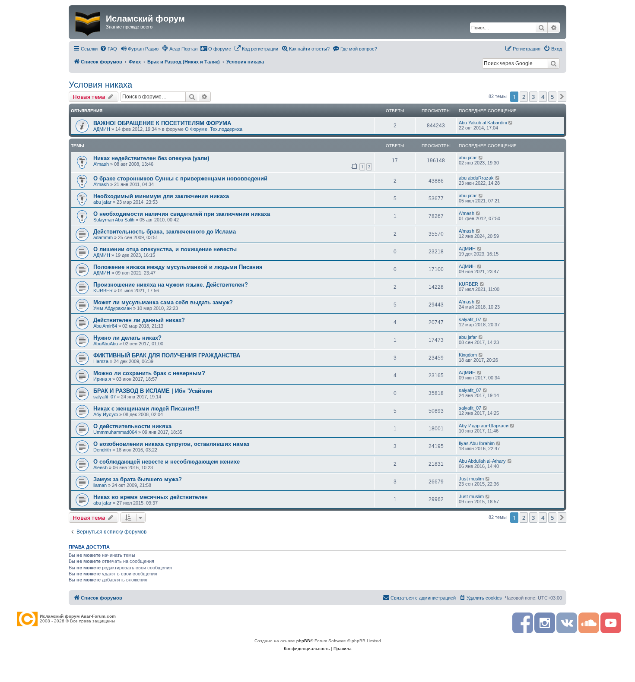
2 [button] (523, 97)
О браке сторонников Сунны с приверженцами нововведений (180, 178)
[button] (562, 97)
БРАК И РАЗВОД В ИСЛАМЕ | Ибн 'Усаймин (153, 391)
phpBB (303, 640)
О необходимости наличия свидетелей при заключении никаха (181, 214)
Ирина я (102, 379)
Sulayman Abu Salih (113, 219)
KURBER (103, 290)
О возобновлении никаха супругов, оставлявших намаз (171, 444)
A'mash (101, 164)
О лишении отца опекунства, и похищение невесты (165, 249)
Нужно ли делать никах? (127, 338)
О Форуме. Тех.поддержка (213, 129)
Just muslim (471, 478)
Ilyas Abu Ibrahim (477, 443)
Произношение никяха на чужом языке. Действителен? (170, 284)
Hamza (100, 361)
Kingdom (468, 354)
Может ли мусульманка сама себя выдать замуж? (163, 302)
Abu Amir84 (105, 325)
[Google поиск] (553, 63)
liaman (100, 485)
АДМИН (101, 129)
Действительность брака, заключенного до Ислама (164, 231)
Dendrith (102, 449)
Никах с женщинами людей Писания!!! (146, 408)
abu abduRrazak (476, 177)
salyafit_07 (470, 319)
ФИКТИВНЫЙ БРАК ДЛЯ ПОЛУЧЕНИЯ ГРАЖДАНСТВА (166, 355)
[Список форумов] (88, 22)
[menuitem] (108, 49)
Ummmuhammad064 (115, 432)
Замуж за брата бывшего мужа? (137, 479)
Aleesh (100, 467)
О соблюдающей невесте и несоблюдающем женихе (166, 461)
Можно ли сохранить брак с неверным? (149, 373)
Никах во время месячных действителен (150, 497)
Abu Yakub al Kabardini (483, 122)
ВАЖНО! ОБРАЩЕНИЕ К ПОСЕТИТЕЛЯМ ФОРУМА (162, 123)
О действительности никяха (132, 426)
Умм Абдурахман (112, 308)
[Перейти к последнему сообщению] (511, 122)
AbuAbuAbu (105, 343)
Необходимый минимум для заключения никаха (161, 196)
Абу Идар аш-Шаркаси (483, 425)
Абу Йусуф (105, 414)
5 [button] (552, 97)
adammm (103, 237)
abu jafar (468, 157)
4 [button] (542, 97)
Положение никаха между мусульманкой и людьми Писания (178, 267)
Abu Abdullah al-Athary (482, 461)
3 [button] (533, 97)
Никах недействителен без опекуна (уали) (151, 158)
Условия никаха (100, 84)
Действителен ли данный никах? (139, 320)
